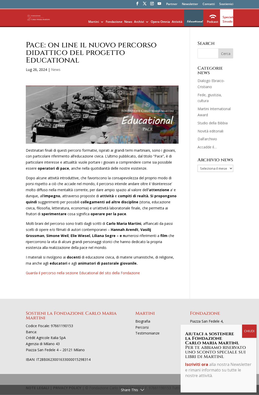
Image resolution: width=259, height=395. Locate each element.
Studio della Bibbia (213, 123)
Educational (195, 21)
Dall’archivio (207, 138)
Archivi (139, 21)
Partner (171, 4)
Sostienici (226, 4)
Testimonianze (147, 333)
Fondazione (114, 21)
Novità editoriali (210, 131)
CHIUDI (249, 331)
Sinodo (227, 21)
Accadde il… (207, 147)
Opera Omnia (160, 21)
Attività (177, 21)
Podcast (212, 21)
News (128, 21)
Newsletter (190, 4)
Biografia (142, 321)
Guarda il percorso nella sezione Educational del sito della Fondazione (83, 272)
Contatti (209, 4)
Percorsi (142, 327)
